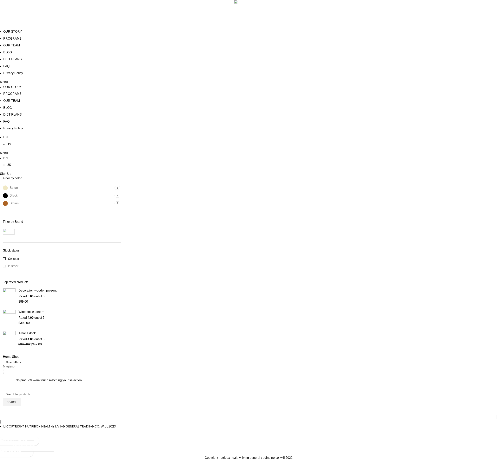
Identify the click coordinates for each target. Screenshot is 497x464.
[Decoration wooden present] (9, 296)
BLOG (7, 52)
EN (5, 137)
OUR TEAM (11, 45)
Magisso (9, 366)
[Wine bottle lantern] (9, 317)
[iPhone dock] (9, 338)
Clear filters (13, 362)
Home (7, 356)
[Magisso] (31, 232)
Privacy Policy (13, 73)
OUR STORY (12, 31)
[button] (248, 81)
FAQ (6, 66)
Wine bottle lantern (31, 311)
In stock (12, 266)
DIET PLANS (12, 59)
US (9, 144)
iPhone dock (27, 333)
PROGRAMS (12, 38)
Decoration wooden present (37, 290)
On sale (13, 258)
